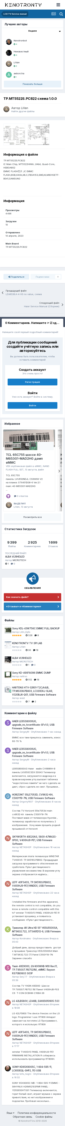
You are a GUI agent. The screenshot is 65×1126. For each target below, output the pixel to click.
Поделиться (17, 276)
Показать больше (32, 84)
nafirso (23, 676)
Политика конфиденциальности (37, 1112)
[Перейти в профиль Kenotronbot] (9, 42)
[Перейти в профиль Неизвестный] (9, 53)
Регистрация (32, 382)
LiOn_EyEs (25, 632)
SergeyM (24, 731)
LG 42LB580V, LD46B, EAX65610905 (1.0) (35, 1001)
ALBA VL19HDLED (15, 556)
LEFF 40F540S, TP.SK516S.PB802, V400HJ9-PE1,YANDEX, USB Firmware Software (33, 886)
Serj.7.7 (23, 976)
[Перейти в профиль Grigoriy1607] (8, 796)
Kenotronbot (20, 40)
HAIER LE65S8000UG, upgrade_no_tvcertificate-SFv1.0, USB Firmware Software (33, 725)
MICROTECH (19, 560)
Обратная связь (22, 1116)
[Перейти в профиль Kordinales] (8, 929)
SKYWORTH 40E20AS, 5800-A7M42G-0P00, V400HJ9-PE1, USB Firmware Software (34, 840)
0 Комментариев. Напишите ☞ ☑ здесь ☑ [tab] (34, 323)
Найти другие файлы (22, 111)
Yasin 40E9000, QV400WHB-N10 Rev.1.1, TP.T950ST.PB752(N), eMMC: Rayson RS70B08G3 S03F (35, 970)
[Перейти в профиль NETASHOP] (8, 838)
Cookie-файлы (44, 1116)
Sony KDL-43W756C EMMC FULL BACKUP (36, 628)
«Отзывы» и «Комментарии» (23, 606)
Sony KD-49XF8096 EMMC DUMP (31, 672)
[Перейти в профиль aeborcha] (9, 75)
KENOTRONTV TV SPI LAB (27, 643)
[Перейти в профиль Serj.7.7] (8, 968)
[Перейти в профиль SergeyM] (8, 723)
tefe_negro (25, 1073)
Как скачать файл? (17, 597)
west (22, 698)
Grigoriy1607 (26, 801)
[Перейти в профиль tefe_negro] (8, 1068)
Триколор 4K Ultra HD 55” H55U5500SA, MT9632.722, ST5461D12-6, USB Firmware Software (36, 931)
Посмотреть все (32, 517)
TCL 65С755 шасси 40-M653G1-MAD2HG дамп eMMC (24, 458)
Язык (10, 1112)
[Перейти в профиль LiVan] (9, 64)
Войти (32, 405)
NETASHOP (25, 847)
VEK (8, 466)
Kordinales (25, 938)
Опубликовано (46, 731)
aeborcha (19, 73)
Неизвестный (21, 51)
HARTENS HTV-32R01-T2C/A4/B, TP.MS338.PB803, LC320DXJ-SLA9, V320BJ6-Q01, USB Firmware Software (34, 691)
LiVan (17, 62)
